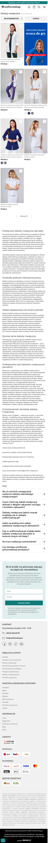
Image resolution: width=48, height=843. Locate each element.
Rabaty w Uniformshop (10, 675)
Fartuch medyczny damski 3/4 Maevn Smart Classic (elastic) (12, 106)
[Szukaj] (39, 7)
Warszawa (21, 823)
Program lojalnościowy (10, 672)
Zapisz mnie (24, 603)
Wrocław (34, 823)
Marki (4, 730)
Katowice (5, 825)
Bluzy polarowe (8, 699)
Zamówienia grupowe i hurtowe (14, 666)
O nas (4, 718)
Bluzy (4, 690)
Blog (4, 727)
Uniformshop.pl (37, 831)
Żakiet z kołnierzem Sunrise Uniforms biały (34, 156)
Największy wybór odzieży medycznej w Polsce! (24, 3)
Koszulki (5, 702)
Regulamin (6, 721)
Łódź (39, 823)
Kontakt (5, 657)
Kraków (27, 823)
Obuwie (5, 696)
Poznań (11, 825)
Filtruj (36, 18)
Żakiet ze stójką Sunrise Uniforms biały (9, 205)
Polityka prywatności (10, 724)
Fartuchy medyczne (9, 705)
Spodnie (5, 693)
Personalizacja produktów (12, 669)
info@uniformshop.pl (14, 638)
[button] (24, 494)
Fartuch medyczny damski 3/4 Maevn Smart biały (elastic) (35, 106)
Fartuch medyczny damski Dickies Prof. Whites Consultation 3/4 (10, 60)
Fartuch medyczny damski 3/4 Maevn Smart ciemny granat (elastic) (12, 156)
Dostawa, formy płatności (11, 660)
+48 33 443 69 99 (12, 633)
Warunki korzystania (26, 836)
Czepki (4, 708)
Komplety (5, 688)
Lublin (43, 823)
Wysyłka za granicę (9, 678)
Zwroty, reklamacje (9, 663)
